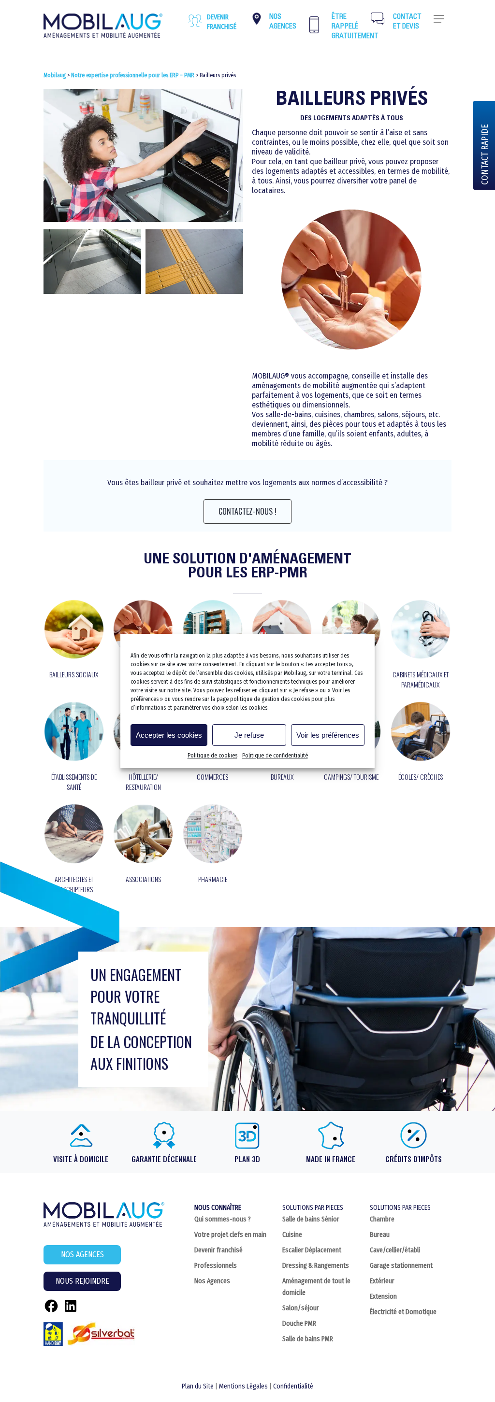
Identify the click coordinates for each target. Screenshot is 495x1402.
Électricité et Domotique (403, 1312)
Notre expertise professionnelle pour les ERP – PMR (132, 75)
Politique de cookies (212, 755)
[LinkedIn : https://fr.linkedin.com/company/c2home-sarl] (70, 1306)
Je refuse (249, 735)
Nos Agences (212, 1281)
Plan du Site (198, 1386)
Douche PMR (299, 1323)
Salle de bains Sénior (310, 1219)
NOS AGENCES (82, 1254)
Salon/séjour (300, 1308)
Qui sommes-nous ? (222, 1219)
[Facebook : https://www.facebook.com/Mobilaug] (51, 1306)
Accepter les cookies (169, 735)
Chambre (382, 1219)
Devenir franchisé (221, 22)
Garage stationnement (401, 1266)
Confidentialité (293, 1386)
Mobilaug (55, 75)
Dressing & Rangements (315, 1266)
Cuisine (292, 1235)
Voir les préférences (327, 735)
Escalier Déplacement (311, 1250)
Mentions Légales (243, 1386)
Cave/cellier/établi (395, 1250)
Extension (383, 1296)
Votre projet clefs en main (230, 1235)
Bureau (380, 1235)
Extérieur (382, 1281)
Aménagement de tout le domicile (316, 1287)
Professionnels (215, 1266)
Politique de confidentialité (275, 755)
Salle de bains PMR (307, 1339)
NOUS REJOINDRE (82, 1281)
